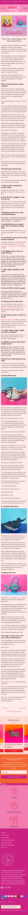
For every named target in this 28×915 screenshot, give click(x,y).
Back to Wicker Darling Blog (14, 711)
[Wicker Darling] (14, 8)
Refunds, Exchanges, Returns (8, 845)
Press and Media (5, 837)
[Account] (23, 8)
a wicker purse (11, 682)
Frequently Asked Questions (8, 840)
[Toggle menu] (1, 8)
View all (14, 722)
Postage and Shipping (6, 842)
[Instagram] (4, 887)
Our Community (5, 835)
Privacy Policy (3, 902)
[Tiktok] (6, 887)
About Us (3, 833)
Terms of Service (11, 902)
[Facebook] (2, 887)
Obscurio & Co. (23, 910)
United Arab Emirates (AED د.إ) (9, 907)
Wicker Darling (7, 910)
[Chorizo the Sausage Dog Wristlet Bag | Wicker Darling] (14, 733)
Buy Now (14, 751)
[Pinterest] (9, 887)
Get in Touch (4, 847)
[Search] (4, 8)
